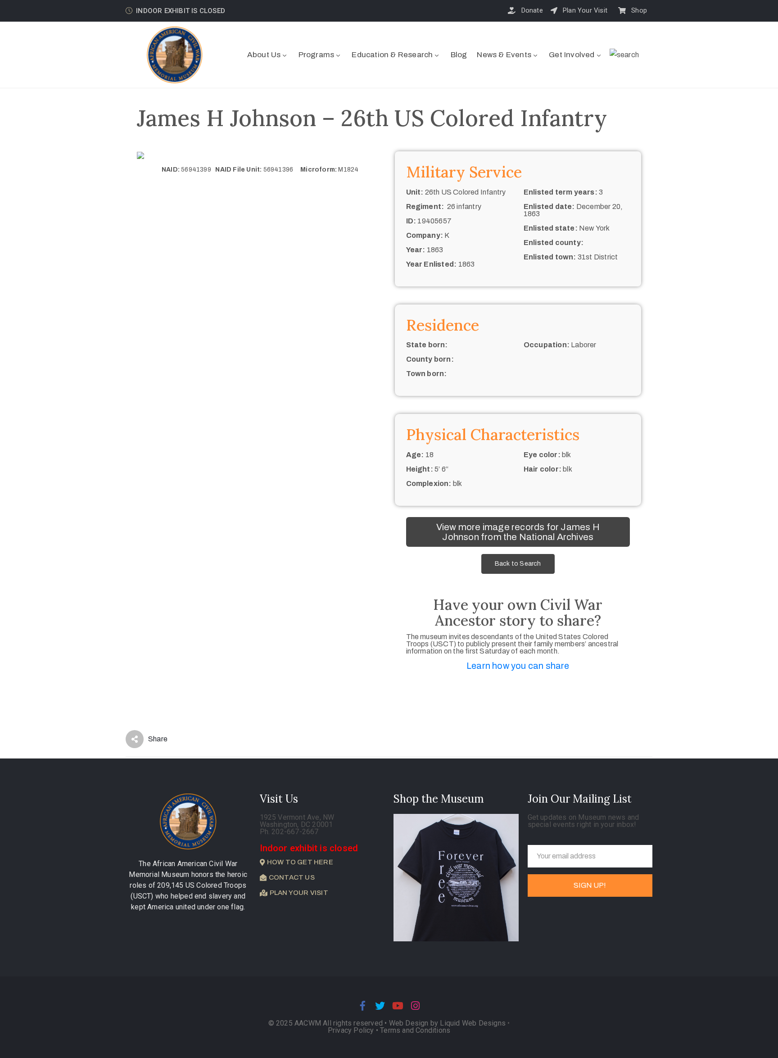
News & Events (504, 54)
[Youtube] (398, 1006)
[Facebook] (362, 1006)
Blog (459, 54)
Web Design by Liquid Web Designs (447, 1023)
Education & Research (392, 54)
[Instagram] (415, 1006)
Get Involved (571, 54)
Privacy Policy (352, 1030)
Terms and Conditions (415, 1030)
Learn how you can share (518, 666)
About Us (264, 54)
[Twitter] (380, 1006)
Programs (317, 54)
